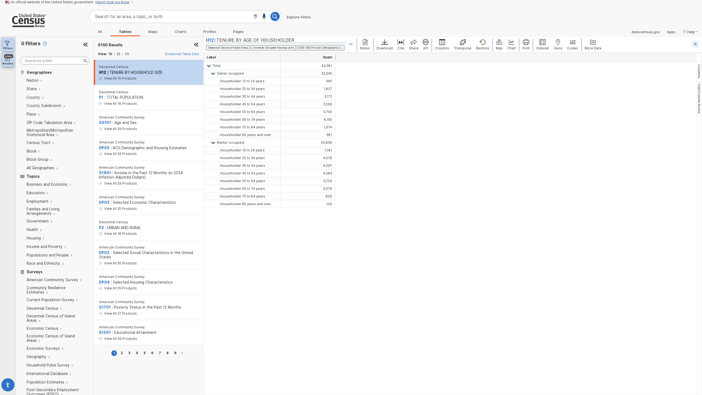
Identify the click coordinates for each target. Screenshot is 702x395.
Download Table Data (182, 54)
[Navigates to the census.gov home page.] (23, 25)
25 (118, 54)
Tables (125, 31)
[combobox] (185, 16)
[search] (54, 61)
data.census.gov (646, 32)
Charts (180, 31)
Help (691, 32)
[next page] (183, 353)
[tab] (699, 71)
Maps (153, 31)
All (100, 31)
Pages (238, 31)
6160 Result (110, 45)
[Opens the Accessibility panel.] (8, 386)
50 (127, 54)
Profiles (209, 31)
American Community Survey (122, 117)
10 (110, 54)
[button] (255, 17)
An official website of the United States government (52, 2)
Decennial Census (113, 67)
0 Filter (31, 43)
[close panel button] (196, 45)
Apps (671, 32)
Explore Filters (299, 17)
